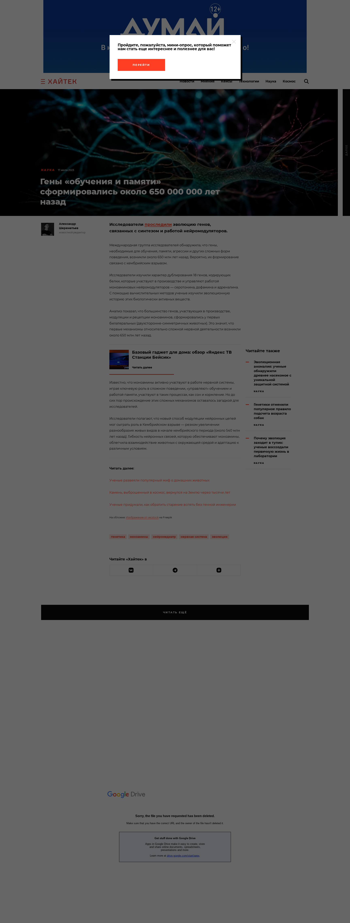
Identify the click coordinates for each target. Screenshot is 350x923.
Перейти (141, 64)
